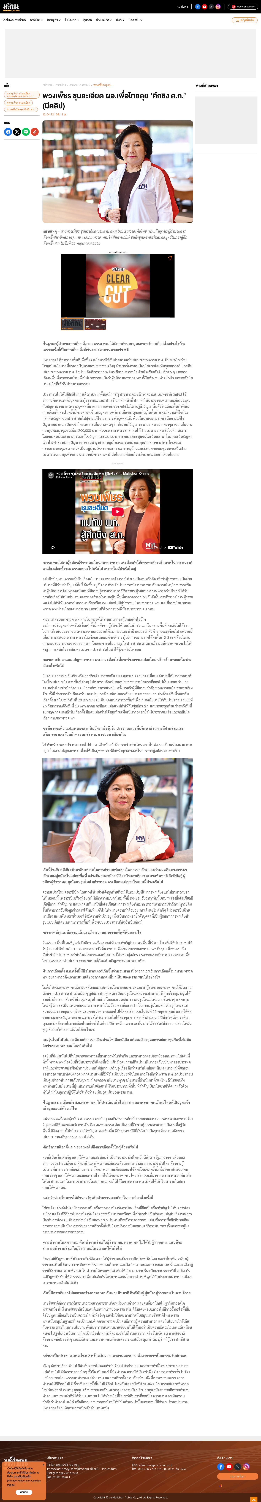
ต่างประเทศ (102, 20)
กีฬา (119, 20)
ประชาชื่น (134, 20)
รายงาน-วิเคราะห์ (79, 85)
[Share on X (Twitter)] (17, 132)
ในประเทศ (70, 20)
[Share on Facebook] (8, 132)
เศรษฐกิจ (52, 20)
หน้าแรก (47, 85)
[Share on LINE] (26, 132)
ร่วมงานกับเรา (238, 1476)
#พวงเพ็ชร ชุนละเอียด (18, 102)
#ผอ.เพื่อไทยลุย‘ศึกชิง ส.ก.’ (21, 109)
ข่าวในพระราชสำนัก (14, 20)
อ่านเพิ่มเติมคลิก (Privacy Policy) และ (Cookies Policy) (24, 1480)
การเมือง (35, 20)
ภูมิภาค (87, 20)
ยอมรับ (24, 1492)
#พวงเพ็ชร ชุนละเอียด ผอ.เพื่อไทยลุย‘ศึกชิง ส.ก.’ (20, 95)
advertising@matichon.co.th (156, 1465)
